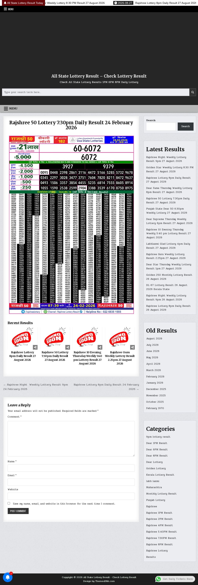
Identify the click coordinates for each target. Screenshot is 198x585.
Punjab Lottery (155, 500)
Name (12, 461)
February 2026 (155, 377)
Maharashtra (154, 487)
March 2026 (153, 370)
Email (12, 475)
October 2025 (155, 402)
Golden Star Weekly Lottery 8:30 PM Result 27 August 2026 (170, 169)
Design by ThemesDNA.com (99, 581)
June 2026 (152, 351)
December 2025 (156, 389)
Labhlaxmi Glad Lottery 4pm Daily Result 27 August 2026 (168, 246)
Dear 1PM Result (156, 443)
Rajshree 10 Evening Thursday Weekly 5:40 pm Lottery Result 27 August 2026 (87, 358)
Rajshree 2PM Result (159, 519)
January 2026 (154, 383)
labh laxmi (152, 481)
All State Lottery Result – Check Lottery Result (99, 76)
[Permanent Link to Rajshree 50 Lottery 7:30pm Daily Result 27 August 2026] (55, 338)
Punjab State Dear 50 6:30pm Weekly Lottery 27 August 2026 (166, 211)
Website (13, 489)
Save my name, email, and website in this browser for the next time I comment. (64, 504)
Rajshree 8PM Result (159, 544)
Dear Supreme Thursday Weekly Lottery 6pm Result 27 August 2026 (169, 221)
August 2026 (154, 339)
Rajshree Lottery (157, 551)
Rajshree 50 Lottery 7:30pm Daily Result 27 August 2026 (55, 356)
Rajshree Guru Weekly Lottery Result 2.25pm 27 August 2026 (120, 358)
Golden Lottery (156, 468)
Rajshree (151, 506)
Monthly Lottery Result (161, 494)
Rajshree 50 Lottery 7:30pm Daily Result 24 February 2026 (71, 125)
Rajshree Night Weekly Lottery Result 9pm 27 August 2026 (166, 159)
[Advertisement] (99, 41)
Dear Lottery (154, 462)
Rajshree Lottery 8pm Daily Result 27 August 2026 (22, 356)
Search (150, 120)
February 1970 (155, 408)
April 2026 (153, 364)
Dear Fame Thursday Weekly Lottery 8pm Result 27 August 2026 (169, 190)
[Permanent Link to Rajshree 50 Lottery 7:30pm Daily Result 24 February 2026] (71, 225)
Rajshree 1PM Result (159, 513)
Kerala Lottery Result (160, 475)
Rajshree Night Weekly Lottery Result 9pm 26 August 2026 (166, 298)
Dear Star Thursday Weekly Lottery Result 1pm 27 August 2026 (168, 267)
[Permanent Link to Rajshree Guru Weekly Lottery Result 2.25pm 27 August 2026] (120, 338)
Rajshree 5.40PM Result (161, 532)
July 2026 (152, 345)
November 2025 (156, 395)
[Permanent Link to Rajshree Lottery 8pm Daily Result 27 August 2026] (23, 338)
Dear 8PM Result (157, 456)
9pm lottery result (158, 437)
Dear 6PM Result (157, 449)
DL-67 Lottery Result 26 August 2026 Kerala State (166, 287)
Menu (11, 9)
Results (151, 557)
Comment (14, 417)
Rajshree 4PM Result (159, 525)
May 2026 (152, 357)
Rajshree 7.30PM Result (161, 538)
